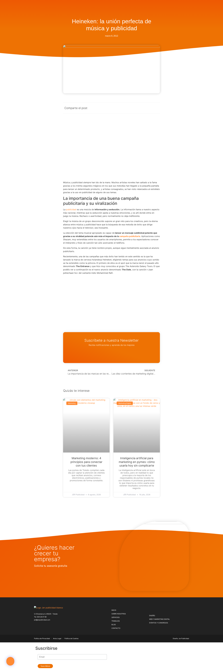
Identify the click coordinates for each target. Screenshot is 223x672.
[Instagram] (48, 625)
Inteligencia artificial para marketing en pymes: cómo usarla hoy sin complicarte (137, 461)
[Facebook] (35, 625)
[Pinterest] (44, 625)
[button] (10, 661)
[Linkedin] (52, 625)
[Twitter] (39, 625)
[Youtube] (56, 625)
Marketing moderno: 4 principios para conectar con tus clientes (86, 461)
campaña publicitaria (129, 236)
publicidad (71, 209)
